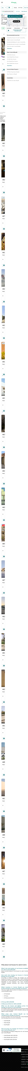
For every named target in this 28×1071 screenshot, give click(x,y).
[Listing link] (3, 54)
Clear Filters (18, 11)
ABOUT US (23, 1051)
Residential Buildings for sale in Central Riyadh (16, 42)
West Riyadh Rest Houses (12, 63)
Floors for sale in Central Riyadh (13, 46)
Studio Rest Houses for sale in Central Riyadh (16, 37)
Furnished (9, 28)
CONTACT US (24, 1059)
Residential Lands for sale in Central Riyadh (16, 44)
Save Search (24, 11)
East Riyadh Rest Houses (12, 61)
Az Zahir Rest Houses (11, 59)
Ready (15, 7)
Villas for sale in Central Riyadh (13, 39)
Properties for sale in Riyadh (13, 80)
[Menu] (2, 2)
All (3, 28)
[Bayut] (14, 2)
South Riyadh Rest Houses (12, 57)
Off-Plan (20, 7)
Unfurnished (17, 28)
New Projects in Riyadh (12, 74)
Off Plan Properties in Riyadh (13, 71)
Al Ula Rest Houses (11, 54)
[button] (4, 7)
